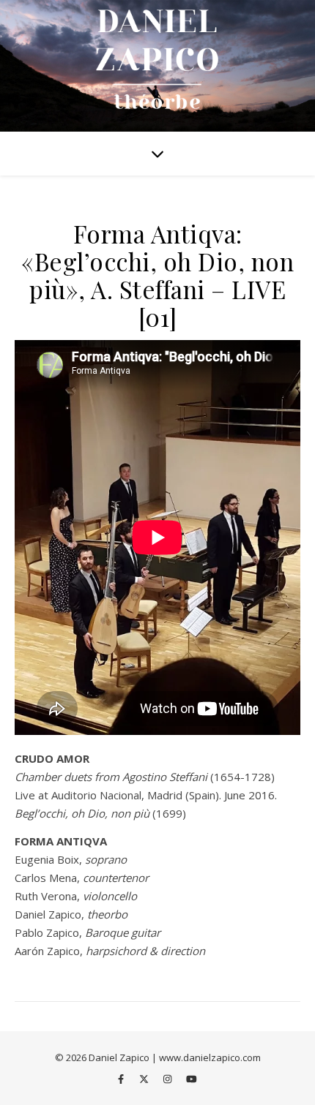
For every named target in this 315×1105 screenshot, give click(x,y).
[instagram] (168, 1078)
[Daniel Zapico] (157, 66)
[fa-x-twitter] (145, 1078)
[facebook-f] (122, 1078)
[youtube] (191, 1078)
